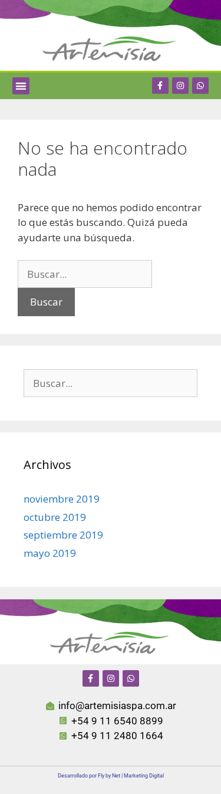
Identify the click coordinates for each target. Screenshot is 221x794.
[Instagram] (180, 85)
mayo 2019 (50, 553)
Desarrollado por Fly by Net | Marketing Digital (111, 776)
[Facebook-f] (160, 85)
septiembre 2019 (63, 535)
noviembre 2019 (62, 499)
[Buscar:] (85, 274)
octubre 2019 (55, 517)
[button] (20, 85)
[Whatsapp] (200, 85)
